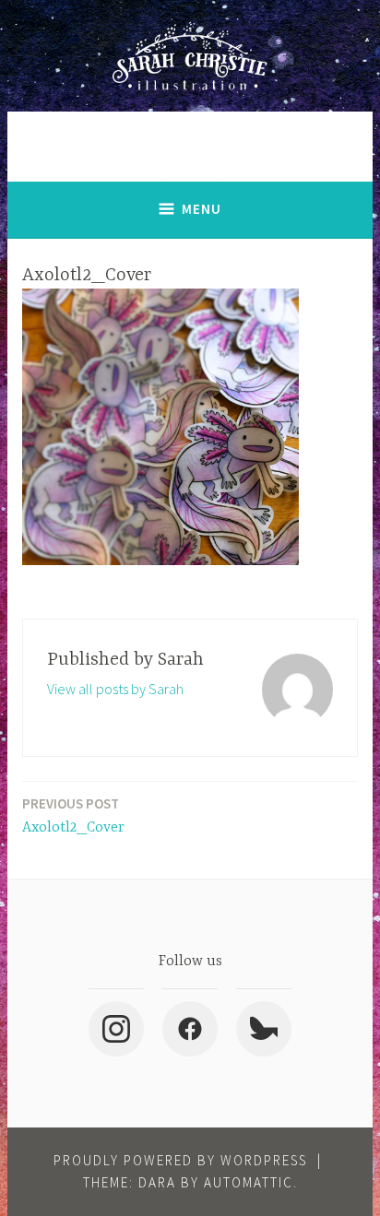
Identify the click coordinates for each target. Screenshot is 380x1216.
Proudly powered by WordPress (180, 1160)
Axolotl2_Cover (73, 815)
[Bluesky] (263, 1029)
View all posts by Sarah (115, 688)
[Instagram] (116, 1029)
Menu (201, 209)
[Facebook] (190, 1029)
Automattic (248, 1182)
